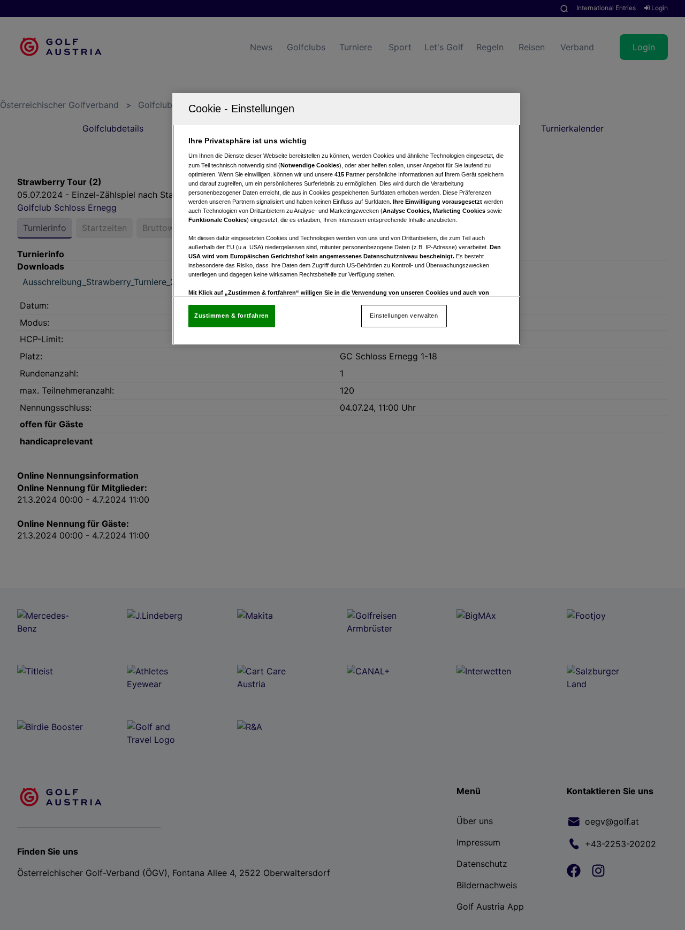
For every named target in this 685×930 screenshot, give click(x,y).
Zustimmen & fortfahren (231, 315)
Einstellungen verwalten (404, 315)
